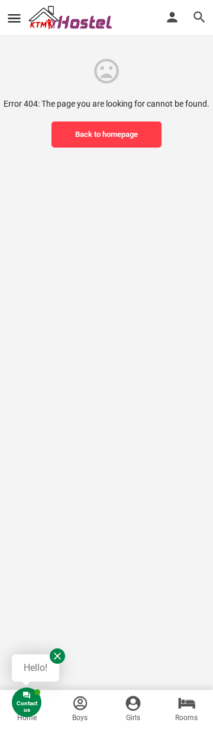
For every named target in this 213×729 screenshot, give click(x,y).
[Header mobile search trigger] (199, 17)
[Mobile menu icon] (14, 18)
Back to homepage (106, 134)
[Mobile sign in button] (172, 17)
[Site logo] (72, 18)
